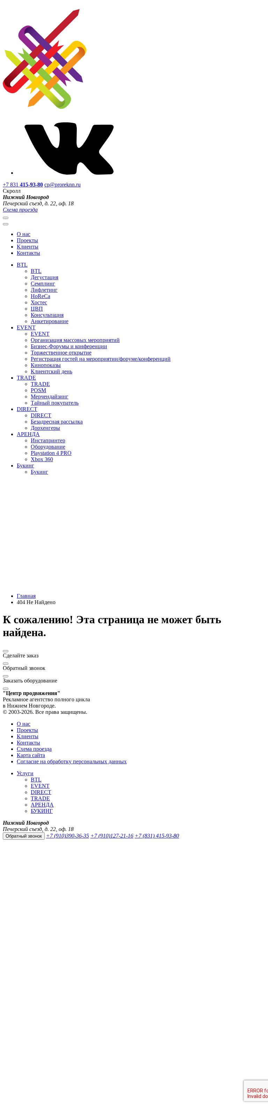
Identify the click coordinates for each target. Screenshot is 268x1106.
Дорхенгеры (45, 428)
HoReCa (40, 296)
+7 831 (23, 185)
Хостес (39, 302)
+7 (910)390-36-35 (67, 836)
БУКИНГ (42, 811)
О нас (23, 234)
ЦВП (37, 309)
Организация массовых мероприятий (75, 340)
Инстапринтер (48, 440)
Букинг (25, 465)
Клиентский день (51, 371)
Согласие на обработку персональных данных (72, 761)
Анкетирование (49, 321)
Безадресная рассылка (57, 422)
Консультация (47, 315)
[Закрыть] (5, 651)
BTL (22, 265)
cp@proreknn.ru (62, 185)
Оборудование (48, 447)
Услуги (25, 773)
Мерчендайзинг (49, 396)
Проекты (27, 240)
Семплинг (43, 284)
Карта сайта (31, 755)
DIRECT (27, 409)
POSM (38, 390)
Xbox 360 (42, 459)
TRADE (26, 378)
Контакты (28, 253)
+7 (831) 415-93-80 (157, 836)
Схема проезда (20, 210)
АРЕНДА (28, 434)
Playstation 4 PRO (51, 453)
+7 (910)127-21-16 (111, 836)
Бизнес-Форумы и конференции (69, 346)
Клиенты (27, 247)
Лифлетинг (44, 290)
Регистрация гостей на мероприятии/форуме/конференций (101, 359)
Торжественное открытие (61, 353)
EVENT (26, 327)
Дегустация (44, 277)
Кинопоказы (46, 365)
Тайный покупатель (55, 403)
